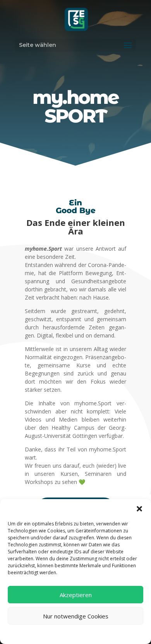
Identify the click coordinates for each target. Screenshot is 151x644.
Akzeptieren (76, 595)
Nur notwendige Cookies (75, 616)
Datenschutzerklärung (63, 633)
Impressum (103, 633)
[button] (139, 509)
